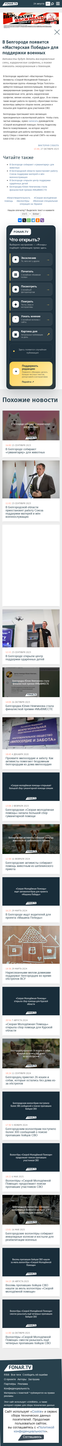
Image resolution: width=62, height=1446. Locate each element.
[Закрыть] (57, 32)
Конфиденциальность (17, 1388)
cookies (32, 1401)
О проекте (10, 1379)
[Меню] (58, 4)
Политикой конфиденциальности (34, 1429)
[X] (24, 220)
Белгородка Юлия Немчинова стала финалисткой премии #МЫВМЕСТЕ (28, 188)
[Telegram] (33, 220)
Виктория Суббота (48, 145)
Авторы (22, 1379)
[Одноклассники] (38, 220)
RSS (6, 1374)
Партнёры (10, 1384)
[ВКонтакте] (20, 220)
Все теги (16, 1374)
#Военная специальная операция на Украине (39, 203)
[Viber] (42, 220)
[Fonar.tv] (10, 3)
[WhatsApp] (29, 220)
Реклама (23, 1384)
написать (33, 121)
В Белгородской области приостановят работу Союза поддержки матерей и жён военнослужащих (34, 174)
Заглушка (33, 1379)
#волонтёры (23, 201)
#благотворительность (18, 197)
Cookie (37, 1411)
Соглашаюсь (32, 1437)
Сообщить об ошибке (35, 1374)
